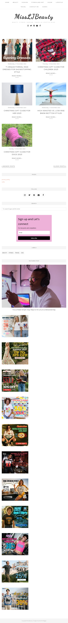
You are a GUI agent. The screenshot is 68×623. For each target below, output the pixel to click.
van (22, 253)
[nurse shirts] (15, 337)
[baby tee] (15, 555)
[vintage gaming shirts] (15, 473)
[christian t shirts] (15, 582)
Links (3, 182)
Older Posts (59, 166)
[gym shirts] (15, 500)
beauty (4, 253)
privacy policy (6, 179)
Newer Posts (9, 166)
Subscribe (34, 238)
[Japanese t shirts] (15, 609)
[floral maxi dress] (15, 364)
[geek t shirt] (15, 527)
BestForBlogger (42, 620)
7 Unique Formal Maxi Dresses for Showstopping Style (17, 69)
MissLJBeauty (34, 16)
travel (17, 253)
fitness (11, 253)
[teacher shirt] (15, 418)
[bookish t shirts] (15, 391)
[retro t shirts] (15, 446)
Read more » (17, 76)
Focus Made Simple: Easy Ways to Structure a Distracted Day (34, 310)
